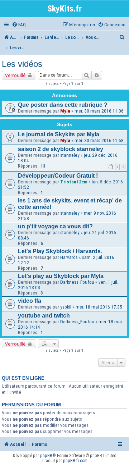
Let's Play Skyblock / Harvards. (60, 251)
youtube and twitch (44, 315)
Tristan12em (73, 181)
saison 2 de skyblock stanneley (60, 149)
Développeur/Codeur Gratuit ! (58, 176)
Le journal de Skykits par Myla (58, 134)
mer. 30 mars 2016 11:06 (99, 111)
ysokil (65, 307)
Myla (65, 111)
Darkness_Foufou (77, 282)
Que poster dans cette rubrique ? (63, 105)
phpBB (46, 455)
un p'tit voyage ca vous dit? (55, 226)
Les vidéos (22, 64)
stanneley (70, 155)
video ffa (29, 301)
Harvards (69, 257)
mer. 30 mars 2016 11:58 (99, 140)
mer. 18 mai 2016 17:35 (99, 307)
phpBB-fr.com (75, 460)
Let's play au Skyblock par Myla (61, 276)
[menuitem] (19, 24)
